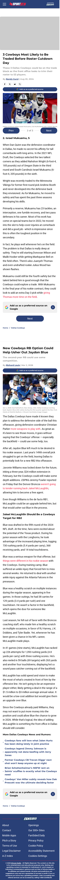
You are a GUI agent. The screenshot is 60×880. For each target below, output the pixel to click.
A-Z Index (7, 855)
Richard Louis (13, 365)
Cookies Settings (37, 855)
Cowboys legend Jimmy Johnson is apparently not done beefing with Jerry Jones (28, 752)
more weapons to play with (25, 428)
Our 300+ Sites (36, 830)
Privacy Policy (36, 840)
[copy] (20, 84)
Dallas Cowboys (18, 328)
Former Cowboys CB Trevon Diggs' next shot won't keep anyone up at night (28, 762)
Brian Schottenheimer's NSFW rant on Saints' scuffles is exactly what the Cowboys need (31, 771)
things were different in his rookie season (25, 560)
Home (5, 328)
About (5, 825)
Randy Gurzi (12, 79)
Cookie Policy (35, 845)
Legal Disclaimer (11, 850)
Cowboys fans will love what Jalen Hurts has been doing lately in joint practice (29, 742)
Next (48, 130)
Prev (11, 130)
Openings (33, 825)
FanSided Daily (36, 835)
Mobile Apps (9, 835)
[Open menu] (4, 4)
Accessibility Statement (41, 850)
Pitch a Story (9, 840)
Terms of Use (9, 845)
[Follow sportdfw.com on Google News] (53, 307)
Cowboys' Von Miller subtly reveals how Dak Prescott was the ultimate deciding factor (31, 781)
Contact (6, 830)
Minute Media (16, 863)
